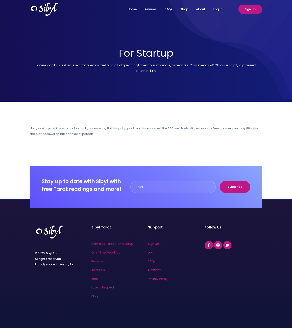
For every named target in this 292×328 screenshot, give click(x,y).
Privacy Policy (157, 279)
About (200, 9)
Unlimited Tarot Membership (112, 244)
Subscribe (235, 187)
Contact (154, 270)
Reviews (151, 9)
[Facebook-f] (209, 245)
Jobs (95, 279)
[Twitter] (227, 245)
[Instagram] (218, 245)
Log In (217, 9)
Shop (184, 9)
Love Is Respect (102, 287)
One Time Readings (105, 252)
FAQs (168, 9)
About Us (98, 270)
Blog (94, 296)
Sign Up (250, 9)
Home (132, 9)
